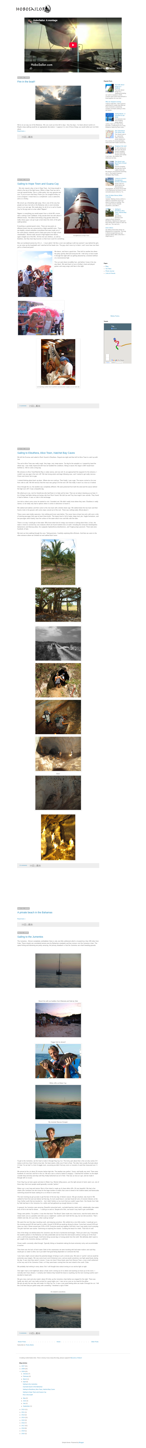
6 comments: (23, 1333)
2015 (23, 1420)
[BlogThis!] (25, 137)
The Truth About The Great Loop (120, 131)
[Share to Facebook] (29, 137)
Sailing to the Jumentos (30, 936)
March (25, 1379)
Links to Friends (110, 273)
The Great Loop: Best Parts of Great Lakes (120, 163)
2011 (23, 1412)
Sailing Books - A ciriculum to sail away (120, 115)
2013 (23, 1415)
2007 (23, 1366)
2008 (23, 1369)
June (24, 1401)
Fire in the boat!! (26, 81)
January (25, 1374)
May (24, 1398)
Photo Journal (110, 271)
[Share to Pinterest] (31, 137)
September (26, 1406)
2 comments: (23, 405)
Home (58, 1342)
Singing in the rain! (120, 146)
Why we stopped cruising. (113, 102)
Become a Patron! (76, 1358)
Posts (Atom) (30, 1345)
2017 (23, 1425)
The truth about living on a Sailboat (119, 86)
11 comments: (24, 865)
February (26, 1376)
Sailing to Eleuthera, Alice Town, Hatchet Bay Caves (46, 452)
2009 (23, 1371)
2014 (23, 1417)
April (24, 1382)
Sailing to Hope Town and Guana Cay (38, 183)
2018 (23, 1428)
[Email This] (23, 137)
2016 (23, 1423)
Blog (107, 266)
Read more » (21, 131)
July (24, 1403)
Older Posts (94, 1342)
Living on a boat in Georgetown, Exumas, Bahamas (120, 180)
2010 (23, 1409)
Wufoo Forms (115, 316)
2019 (23, 1431)
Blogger (81, 1442)
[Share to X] (27, 137)
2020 (23, 1433)
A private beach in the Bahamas (34, 912)
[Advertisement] (58, 160)
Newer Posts (22, 1342)
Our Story (108, 268)
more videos (109, 228)
